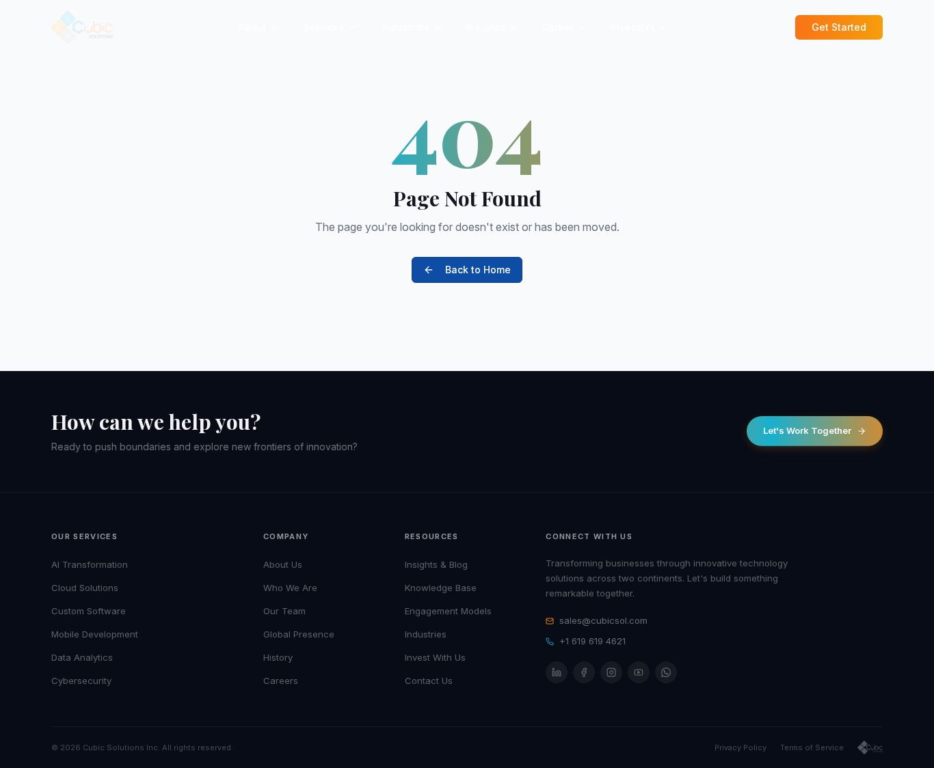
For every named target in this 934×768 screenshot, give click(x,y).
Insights (485, 27)
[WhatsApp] (666, 672)
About (253, 27)
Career (558, 27)
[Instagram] (611, 672)
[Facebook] (584, 672)
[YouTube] (639, 672)
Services (324, 27)
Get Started (839, 27)
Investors (633, 27)
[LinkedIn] (557, 672)
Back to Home (478, 269)
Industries (405, 27)
